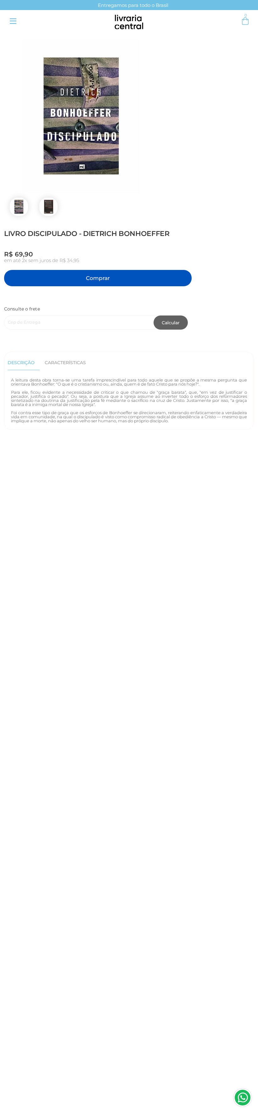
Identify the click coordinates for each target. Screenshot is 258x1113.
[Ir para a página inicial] (129, 21)
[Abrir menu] (13, 21)
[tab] (24, 362)
